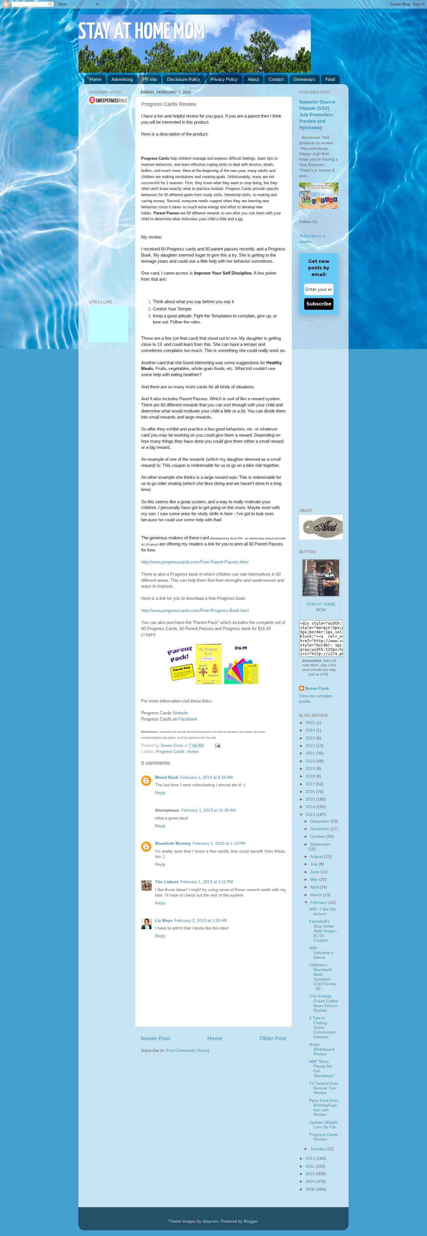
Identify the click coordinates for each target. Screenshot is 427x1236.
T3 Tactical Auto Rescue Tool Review (323, 1088)
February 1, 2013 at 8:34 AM (206, 777)
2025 (311, 723)
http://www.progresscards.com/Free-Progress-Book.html (195, 610)
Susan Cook (172, 745)
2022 (311, 746)
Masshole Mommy (173, 843)
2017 (311, 784)
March (316, 895)
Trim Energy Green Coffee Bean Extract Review (323, 1003)
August (317, 856)
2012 (311, 1158)
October (318, 836)
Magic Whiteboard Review (322, 1049)
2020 (311, 761)
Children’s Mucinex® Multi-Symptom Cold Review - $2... (322, 977)
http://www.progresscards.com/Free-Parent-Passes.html (194, 562)
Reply (160, 793)
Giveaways (304, 79)
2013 (311, 814)
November (320, 829)
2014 (311, 807)
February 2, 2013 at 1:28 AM (200, 920)
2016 (311, 791)
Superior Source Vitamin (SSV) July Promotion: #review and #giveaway (317, 114)
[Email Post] (216, 745)
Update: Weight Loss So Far (323, 1124)
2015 (311, 799)
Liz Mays (164, 920)
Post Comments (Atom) (187, 1050)
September (320, 844)
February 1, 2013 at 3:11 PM (206, 882)
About (253, 79)
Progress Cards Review (323, 1136)
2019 (311, 769)
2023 (311, 738)
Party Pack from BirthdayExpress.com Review (323, 1107)
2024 (311, 730)
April (315, 887)
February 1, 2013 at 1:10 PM (219, 843)
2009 (311, 1181)
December (320, 821)
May (314, 879)
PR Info (150, 79)
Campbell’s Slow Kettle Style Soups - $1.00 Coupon (323, 930)
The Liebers (167, 882)
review (193, 751)
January (318, 1149)
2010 (311, 1174)
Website (180, 713)
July (314, 864)
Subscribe (318, 304)
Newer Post (155, 1038)
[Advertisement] (106, 202)
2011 (310, 1166)
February (319, 902)
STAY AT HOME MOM (141, 32)
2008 (311, 1189)
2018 (311, 776)
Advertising (122, 79)
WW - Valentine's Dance (321, 953)
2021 (311, 753)
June (315, 872)
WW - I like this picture (322, 911)
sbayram (210, 1221)
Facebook (187, 719)
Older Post (273, 1038)
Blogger (251, 1221)
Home (95, 79)
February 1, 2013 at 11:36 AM (208, 810)
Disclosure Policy (183, 79)
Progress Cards (170, 751)
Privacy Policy (224, 79)
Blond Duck (166, 777)
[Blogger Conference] (108, 323)
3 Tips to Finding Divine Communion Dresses (322, 1027)
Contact (276, 79)
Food (330, 79)
